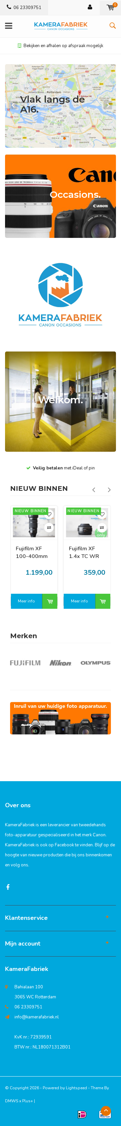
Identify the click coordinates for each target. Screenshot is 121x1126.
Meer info (26, 601)
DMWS (11, 1101)
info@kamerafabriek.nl (36, 1017)
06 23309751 (27, 8)
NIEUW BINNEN (39, 488)
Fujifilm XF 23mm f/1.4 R (86, 552)
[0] (110, 8)
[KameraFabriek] (60, 718)
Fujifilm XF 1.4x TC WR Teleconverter (33, 552)
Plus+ (27, 1101)
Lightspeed (76, 1088)
